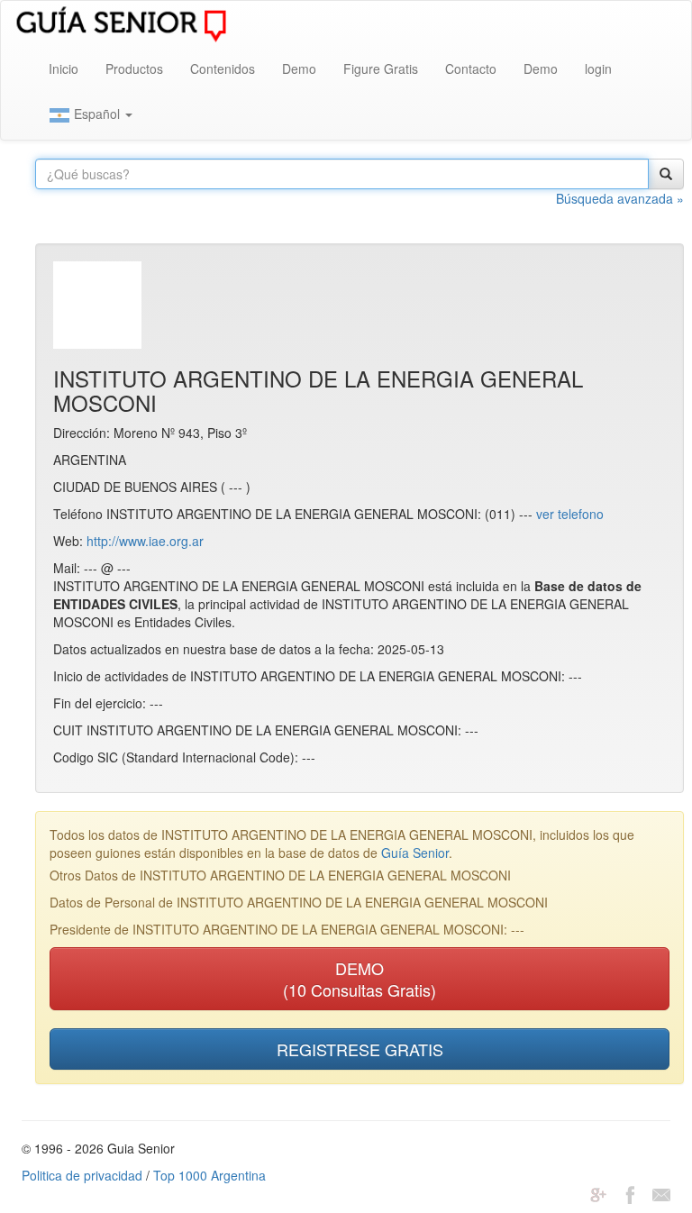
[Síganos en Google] (598, 1193)
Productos (134, 68)
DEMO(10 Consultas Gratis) (359, 978)
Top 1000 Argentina (209, 1175)
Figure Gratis (380, 68)
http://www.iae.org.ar (145, 541)
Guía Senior (415, 853)
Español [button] (96, 114)
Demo (299, 68)
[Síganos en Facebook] (629, 1193)
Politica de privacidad (82, 1175)
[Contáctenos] (661, 1193)
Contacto (470, 68)
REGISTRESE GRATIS (360, 1049)
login (598, 68)
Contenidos (222, 68)
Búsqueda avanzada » (620, 198)
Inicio (63, 68)
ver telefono (570, 514)
